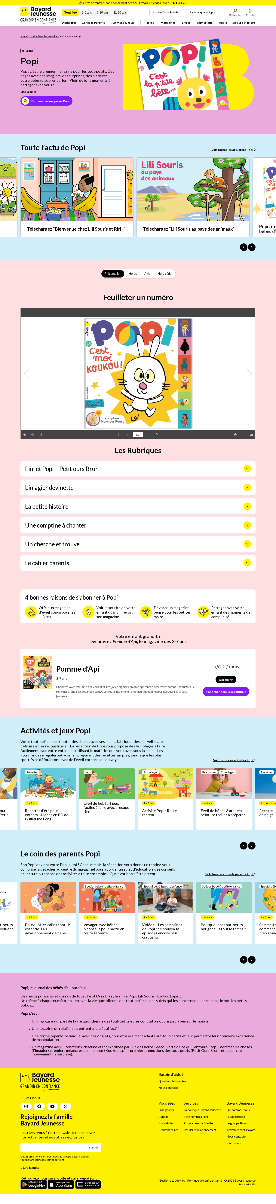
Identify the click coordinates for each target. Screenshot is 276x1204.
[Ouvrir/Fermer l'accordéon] (247, 468)
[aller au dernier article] (243, 845)
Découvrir (226, 679)
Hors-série (165, 273)
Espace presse (236, 1116)
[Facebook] (39, 1106)
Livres (186, 22)
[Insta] (26, 1106)
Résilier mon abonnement (200, 1130)
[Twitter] (65, 1106)
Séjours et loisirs (244, 22)
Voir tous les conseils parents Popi (229, 874)
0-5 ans (87, 12)
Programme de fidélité (198, 1123)
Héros (150, 22)
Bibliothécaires (168, 1130)
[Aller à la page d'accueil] (38, 23)
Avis (147, 273)
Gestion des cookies (172, 1180)
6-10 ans (103, 12)
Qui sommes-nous (238, 1110)
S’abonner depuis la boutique (226, 691)
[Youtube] (52, 1106)
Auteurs (163, 1116)
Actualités (69, 22)
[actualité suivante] (252, 247)
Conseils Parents (93, 22)
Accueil (24, 36)
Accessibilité (247, 1184)
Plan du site (234, 1143)
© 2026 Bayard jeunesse (240, 1180)
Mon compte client (196, 1116)
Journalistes (166, 1123)
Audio (223, 22)
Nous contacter (168, 1087)
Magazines (168, 22)
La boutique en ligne (202, 12)
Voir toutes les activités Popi (233, 760)
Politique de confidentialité (204, 1180)
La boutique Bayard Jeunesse (202, 1110)
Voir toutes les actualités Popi (232, 149)
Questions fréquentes (172, 1081)
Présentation (112, 273)
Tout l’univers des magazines (44, 36)
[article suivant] (252, 845)
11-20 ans (120, 12)
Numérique (205, 22)
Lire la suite (28, 91)
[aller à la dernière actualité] (243, 247)
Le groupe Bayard (238, 1123)
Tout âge (70, 12)
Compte (250, 15)
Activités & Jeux (123, 22)
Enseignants (166, 1110)
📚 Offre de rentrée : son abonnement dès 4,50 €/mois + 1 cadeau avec (132, 3)
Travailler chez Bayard (241, 1130)
